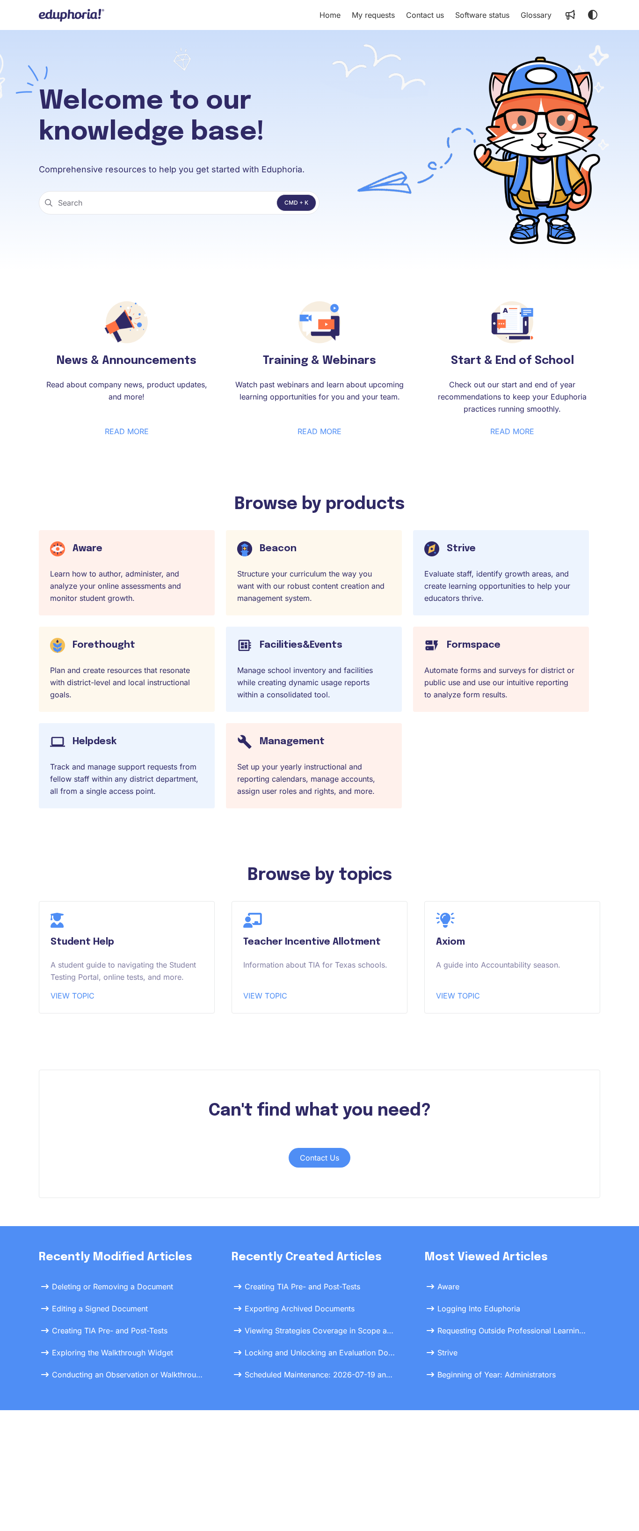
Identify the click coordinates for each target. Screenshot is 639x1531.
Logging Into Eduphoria (478, 1308)
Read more (127, 431)
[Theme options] (592, 14)
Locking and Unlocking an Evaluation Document (320, 1352)
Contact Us (319, 1157)
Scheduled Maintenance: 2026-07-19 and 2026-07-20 (320, 1374)
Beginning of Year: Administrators (496, 1374)
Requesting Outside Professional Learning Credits (513, 1330)
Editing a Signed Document (100, 1308)
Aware (448, 1286)
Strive (447, 1352)
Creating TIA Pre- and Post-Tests (109, 1330)
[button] (618, 1507)
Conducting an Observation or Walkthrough (127, 1374)
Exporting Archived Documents (300, 1308)
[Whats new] (570, 14)
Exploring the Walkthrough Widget (112, 1352)
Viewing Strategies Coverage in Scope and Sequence (320, 1330)
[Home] (71, 15)
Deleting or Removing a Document (112, 1286)
